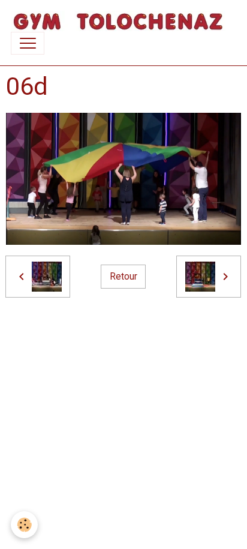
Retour (123, 276)
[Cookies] (24, 524)
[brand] (118, 21)
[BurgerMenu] (27, 43)
